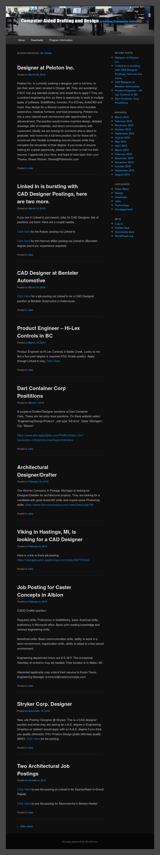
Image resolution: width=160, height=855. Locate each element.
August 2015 (122, 137)
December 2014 (124, 158)
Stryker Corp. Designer (44, 703)
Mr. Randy (46, 53)
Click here (23, 231)
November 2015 (124, 125)
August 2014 (122, 174)
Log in (119, 223)
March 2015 (122, 150)
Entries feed (122, 228)
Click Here (24, 296)
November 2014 (124, 162)
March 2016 (122, 117)
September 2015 (124, 133)
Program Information (60, 40)
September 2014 (124, 170)
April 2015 (121, 145)
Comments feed (124, 232)
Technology (122, 205)
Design (119, 193)
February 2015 (123, 154)
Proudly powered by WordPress (80, 841)
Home (21, 40)
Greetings (121, 197)
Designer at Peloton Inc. (45, 67)
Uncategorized (123, 209)
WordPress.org (124, 236)
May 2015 (120, 141)
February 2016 (123, 121)
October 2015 (123, 129)
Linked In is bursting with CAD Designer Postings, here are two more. (52, 193)
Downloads (37, 40)
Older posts (25, 826)
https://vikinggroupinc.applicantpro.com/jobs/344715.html (53, 560)
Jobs (30, 168)
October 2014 (123, 166)
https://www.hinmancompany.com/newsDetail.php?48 (59, 504)
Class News (122, 189)
